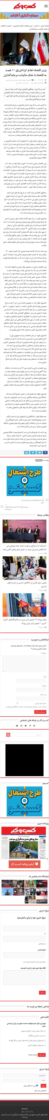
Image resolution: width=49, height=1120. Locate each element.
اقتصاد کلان (22, 80)
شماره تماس (42, 950)
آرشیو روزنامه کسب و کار (22, 864)
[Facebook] (30, 726)
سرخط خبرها (9, 80)
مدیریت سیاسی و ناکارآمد (35, 1035)
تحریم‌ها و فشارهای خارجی (35, 1045)
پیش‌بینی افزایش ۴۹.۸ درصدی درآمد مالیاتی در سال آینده (16, 507)
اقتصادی (16, 80)
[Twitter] (26, 726)
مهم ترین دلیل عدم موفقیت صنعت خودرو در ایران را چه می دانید (26, 1025)
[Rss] (34, 726)
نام (44, 676)
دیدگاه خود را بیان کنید (37, 83)
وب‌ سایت (43, 694)
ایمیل (44, 685)
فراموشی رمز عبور (40, 1090)
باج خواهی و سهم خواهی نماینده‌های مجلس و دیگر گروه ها (26, 1040)
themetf (25, 1108)
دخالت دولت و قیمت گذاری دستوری (32, 1031)
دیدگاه (43, 653)
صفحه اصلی (45, 25)
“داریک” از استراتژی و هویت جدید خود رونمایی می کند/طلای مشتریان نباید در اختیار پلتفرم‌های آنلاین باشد (24, 547)
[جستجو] (8, 735)
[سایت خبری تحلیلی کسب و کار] (24, 6)
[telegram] (17, 726)
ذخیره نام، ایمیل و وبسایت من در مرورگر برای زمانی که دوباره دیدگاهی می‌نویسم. (26, 705)
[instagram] (21, 726)
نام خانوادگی (42, 944)
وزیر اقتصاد (39, 460)
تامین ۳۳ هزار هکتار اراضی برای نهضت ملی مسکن (32, 500)
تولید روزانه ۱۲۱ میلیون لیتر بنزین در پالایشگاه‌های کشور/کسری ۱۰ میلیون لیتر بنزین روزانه (24, 621)
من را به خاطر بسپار (30, 1085)
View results (32, 1055)
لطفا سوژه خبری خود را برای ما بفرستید (33, 968)
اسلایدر (36, 25)
